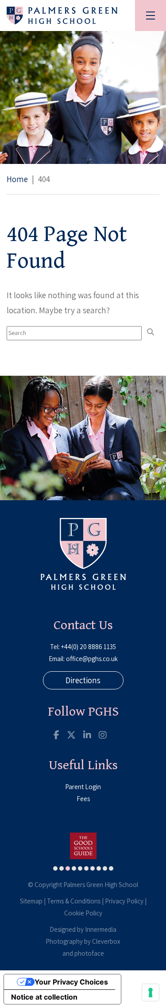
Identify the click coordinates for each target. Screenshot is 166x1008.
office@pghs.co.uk (92, 658)
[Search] (150, 332)
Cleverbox (106, 941)
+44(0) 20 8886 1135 (88, 646)
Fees (83, 798)
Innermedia (100, 929)
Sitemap (31, 901)
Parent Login (83, 786)
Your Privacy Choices (71, 981)
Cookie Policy (83, 913)
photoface (89, 953)
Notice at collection (44, 996)
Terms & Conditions (73, 901)
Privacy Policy (124, 901)
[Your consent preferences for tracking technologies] (150, 992)
